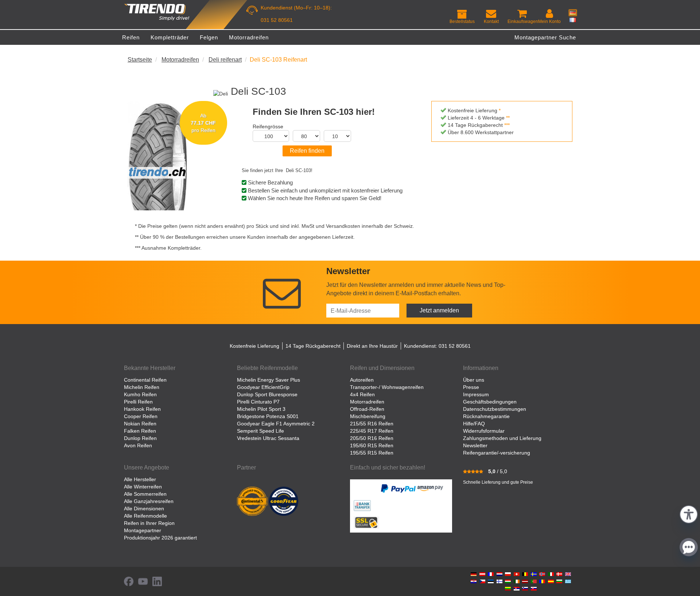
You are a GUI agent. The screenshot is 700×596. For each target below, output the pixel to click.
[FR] (572, 19)
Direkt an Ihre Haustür (372, 346)
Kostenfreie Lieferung (254, 346)
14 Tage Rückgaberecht (313, 346)
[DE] (572, 12)
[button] (689, 513)
